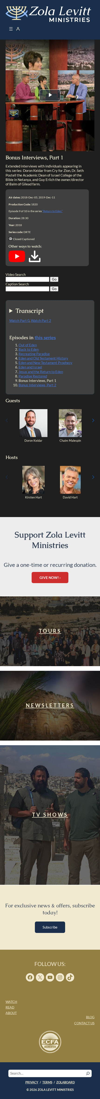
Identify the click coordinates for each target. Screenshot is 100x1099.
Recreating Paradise (34, 354)
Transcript (30, 311)
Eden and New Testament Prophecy (45, 363)
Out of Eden (28, 345)
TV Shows (50, 815)
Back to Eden (29, 349)
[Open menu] (11, 29)
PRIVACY (31, 1082)
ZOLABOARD (65, 1082)
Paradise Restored (33, 376)
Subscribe (50, 927)
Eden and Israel (30, 367)
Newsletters (50, 705)
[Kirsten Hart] (33, 492)
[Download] (34, 261)
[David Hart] (70, 492)
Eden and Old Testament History (43, 358)
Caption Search (17, 284)
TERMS (47, 1082)
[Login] (18, 29)
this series (45, 337)
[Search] (88, 1073)
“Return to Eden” (52, 211)
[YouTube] (17, 261)
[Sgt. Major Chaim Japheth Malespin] (70, 436)
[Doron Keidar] (33, 436)
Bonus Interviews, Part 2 (37, 385)
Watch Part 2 (41, 320)
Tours (50, 631)
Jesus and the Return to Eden (41, 372)
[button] (93, 420)
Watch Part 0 (19, 320)
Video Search (16, 274)
